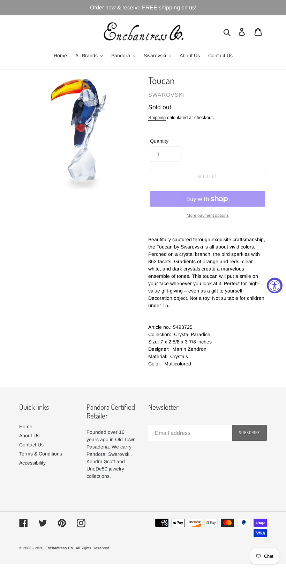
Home (25, 426)
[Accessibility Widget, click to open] (275, 286)
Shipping (157, 117)
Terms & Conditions (40, 454)
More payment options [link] (208, 215)
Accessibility (32, 463)
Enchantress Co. (59, 548)
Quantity (159, 141)
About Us (29, 435)
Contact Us (31, 444)
